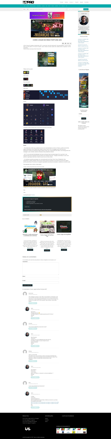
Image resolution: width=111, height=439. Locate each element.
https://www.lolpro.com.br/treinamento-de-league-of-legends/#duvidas (44, 403)
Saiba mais (27, 206)
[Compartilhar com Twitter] (65, 43)
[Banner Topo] (47, 15)
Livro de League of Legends (29, 420)
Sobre (66, 2)
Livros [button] (71, 2)
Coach (76, 2)
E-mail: (80, 113)
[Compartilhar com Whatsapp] (70, 43)
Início (24, 9)
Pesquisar (86, 9)
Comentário (25, 261)
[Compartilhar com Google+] (68, 43)
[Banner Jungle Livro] (83, 90)
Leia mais (30, 249)
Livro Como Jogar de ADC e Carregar (31, 418)
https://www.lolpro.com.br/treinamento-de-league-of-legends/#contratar (45, 402)
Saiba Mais (84, 32)
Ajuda (81, 2)
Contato (86, 2)
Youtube (33, 194)
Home (61, 2)
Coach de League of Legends (29, 423)
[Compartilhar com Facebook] (63, 43)
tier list (28, 187)
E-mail (24, 280)
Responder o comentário (33, 303)
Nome (24, 276)
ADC (28, 9)
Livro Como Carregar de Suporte (30, 421)
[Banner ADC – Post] (47, 59)
